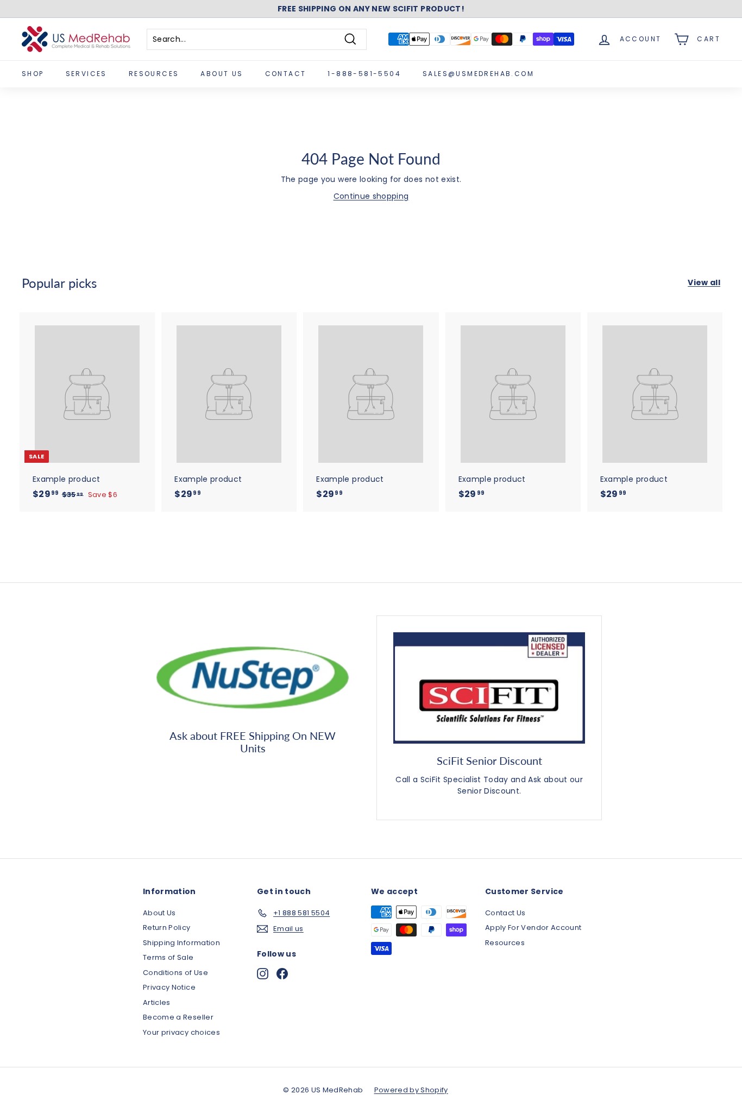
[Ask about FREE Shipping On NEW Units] (252, 675)
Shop (33, 73)
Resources (154, 73)
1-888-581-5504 (364, 73)
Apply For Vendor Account (533, 927)
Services (86, 73)
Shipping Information (181, 943)
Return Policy (167, 927)
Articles (157, 1002)
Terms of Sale (168, 957)
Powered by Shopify (411, 1090)
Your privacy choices (181, 1032)
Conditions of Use (175, 972)
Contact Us (505, 913)
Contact (285, 73)
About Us (221, 73)
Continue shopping (371, 196)
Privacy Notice (169, 987)
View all (704, 282)
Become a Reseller (178, 1017)
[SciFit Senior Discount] (489, 688)
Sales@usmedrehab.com (478, 73)
